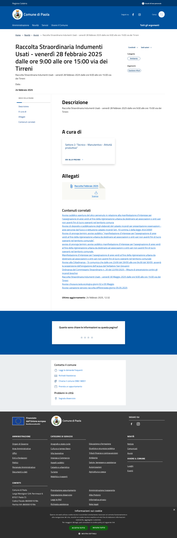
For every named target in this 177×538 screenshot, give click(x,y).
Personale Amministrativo (23, 467)
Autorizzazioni (95, 467)
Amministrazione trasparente (102, 490)
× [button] (174, 510)
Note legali (93, 504)
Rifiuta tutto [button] (99, 528)
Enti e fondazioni (19, 457)
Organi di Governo (20, 443)
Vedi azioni (145, 47)
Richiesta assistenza (60, 504)
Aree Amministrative (21, 448)
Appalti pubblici (57, 462)
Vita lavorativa (57, 453)
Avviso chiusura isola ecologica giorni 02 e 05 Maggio (88, 284)
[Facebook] (132, 14)
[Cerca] (161, 14)
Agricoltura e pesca (97, 471)
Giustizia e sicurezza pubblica (102, 448)
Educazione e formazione (100, 443)
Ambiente (93, 457)
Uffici (14, 453)
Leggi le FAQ (56, 499)
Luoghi (130, 466)
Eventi (130, 470)
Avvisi (36, 35)
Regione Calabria (19, 3)
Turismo (54, 471)
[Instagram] (138, 14)
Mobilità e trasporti (59, 476)
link (113, 522)
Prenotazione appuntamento (63, 490)
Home (18, 35)
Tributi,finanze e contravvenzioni (103, 453)
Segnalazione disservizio (61, 494)
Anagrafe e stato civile (60, 443)
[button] (88, 533)
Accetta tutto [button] (78, 528)
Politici (15, 462)
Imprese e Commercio (60, 457)
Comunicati (132, 448)
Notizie (130, 443)
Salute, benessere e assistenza (102, 462)
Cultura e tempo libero (60, 448)
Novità (27, 35)
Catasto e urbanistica (60, 467)
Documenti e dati (19, 471)
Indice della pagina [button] (26, 98)
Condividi (132, 47)
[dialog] (88, 522)
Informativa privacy (97, 499)
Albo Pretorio (95, 494)
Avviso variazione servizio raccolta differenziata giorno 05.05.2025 (94, 287)
